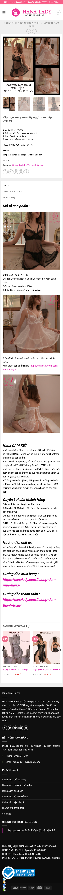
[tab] (31, 186)
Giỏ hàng (6, 813)
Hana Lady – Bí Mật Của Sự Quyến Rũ (31, 830)
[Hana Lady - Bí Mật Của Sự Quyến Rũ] (32, 12)
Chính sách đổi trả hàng (14, 779)
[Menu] (4, 12)
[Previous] (7, 65)
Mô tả (6, 186)
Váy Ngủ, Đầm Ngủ (35, 165)
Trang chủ (10, 23)
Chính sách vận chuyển (13, 802)
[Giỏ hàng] (58, 12)
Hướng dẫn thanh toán (13, 808)
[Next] (55, 65)
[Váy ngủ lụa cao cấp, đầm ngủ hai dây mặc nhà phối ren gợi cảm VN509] (16, 647)
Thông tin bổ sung (12, 192)
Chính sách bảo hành (12, 791)
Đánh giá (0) (9, 198)
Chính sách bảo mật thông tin (17, 785)
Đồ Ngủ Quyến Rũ (30, 23)
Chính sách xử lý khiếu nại (15, 796)
